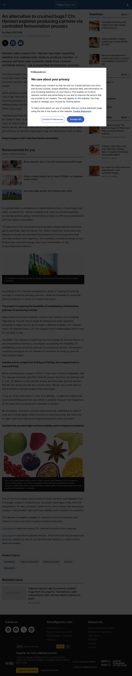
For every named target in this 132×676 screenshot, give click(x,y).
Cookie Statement (82, 111)
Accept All (75, 119)
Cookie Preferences (52, 119)
